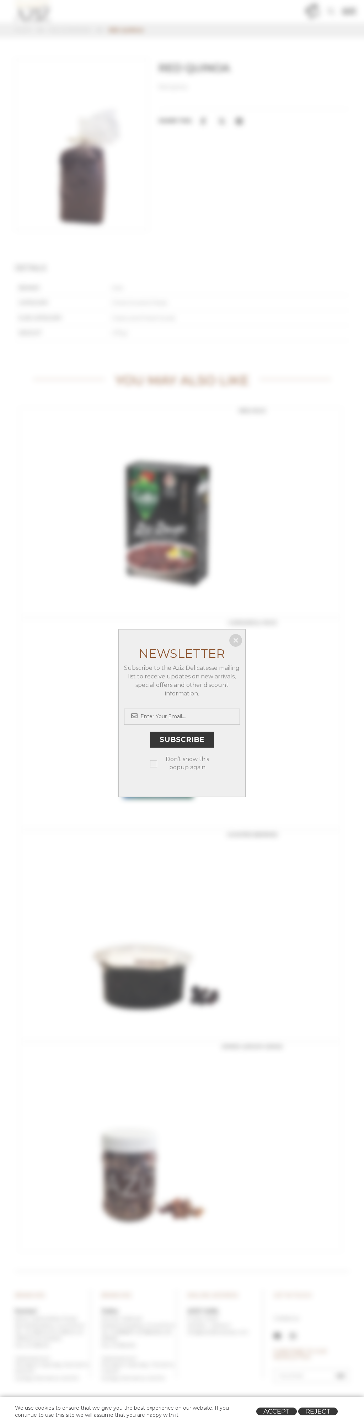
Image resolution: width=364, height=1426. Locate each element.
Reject (318, 1411)
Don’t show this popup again (187, 763)
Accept (276, 1411)
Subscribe (182, 740)
